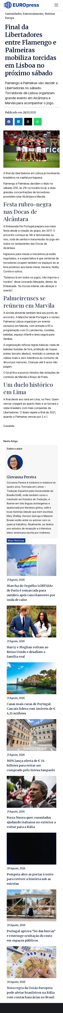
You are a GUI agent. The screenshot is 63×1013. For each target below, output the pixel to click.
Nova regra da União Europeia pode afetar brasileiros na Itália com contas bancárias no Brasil (31, 992)
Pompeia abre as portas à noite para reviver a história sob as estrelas (30, 879)
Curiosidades (13, 13)
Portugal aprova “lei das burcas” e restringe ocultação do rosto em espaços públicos (31, 935)
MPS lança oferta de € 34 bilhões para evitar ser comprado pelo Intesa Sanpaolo (31, 765)
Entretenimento (33, 13)
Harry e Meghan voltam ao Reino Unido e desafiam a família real (27, 651)
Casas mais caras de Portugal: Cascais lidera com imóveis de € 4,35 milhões (31, 708)
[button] (9, 121)
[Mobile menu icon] (56, 5)
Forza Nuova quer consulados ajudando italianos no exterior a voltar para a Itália (31, 822)
